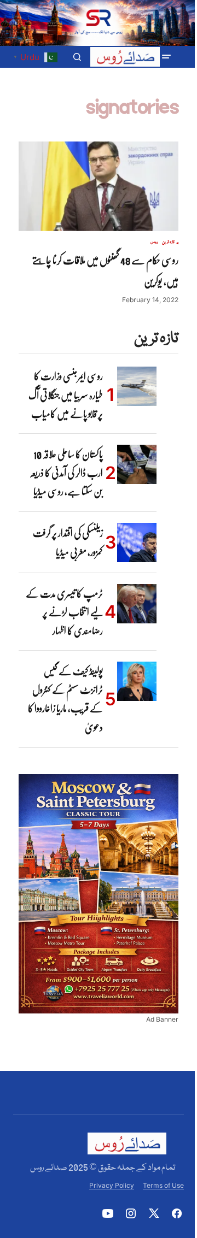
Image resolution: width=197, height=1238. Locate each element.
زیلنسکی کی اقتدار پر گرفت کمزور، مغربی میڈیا (68, 542)
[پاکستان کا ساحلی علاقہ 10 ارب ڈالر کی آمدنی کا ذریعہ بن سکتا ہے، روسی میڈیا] (137, 464)
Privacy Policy (111, 1185)
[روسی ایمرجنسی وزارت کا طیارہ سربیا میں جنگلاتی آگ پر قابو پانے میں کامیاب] (137, 386)
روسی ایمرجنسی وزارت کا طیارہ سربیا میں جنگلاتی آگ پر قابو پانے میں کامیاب (65, 395)
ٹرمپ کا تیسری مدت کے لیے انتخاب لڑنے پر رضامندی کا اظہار (64, 612)
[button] (166, 56)
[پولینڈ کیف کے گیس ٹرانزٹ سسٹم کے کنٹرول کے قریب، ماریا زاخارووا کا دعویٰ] (137, 681)
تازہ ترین (168, 242)
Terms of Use (163, 1185)
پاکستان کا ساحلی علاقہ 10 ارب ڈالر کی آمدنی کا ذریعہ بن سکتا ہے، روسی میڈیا (66, 473)
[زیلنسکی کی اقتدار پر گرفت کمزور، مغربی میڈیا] (137, 542)
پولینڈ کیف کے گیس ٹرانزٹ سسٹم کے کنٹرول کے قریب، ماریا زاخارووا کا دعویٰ (65, 699)
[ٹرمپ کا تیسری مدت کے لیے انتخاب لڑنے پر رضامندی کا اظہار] (137, 603)
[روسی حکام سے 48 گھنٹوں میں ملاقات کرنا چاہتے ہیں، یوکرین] (98, 186)
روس (154, 242)
